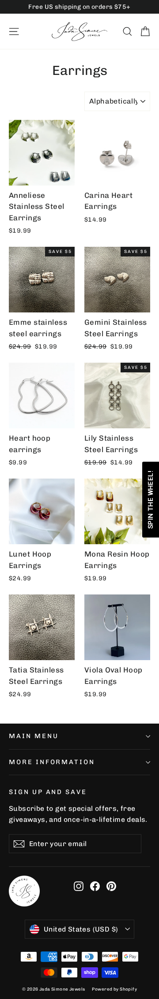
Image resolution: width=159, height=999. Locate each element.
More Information (52, 762)
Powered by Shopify (114, 989)
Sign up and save (48, 792)
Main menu (33, 736)
